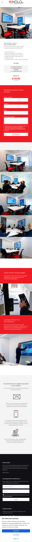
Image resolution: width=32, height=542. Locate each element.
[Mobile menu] (2, 2)
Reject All (16, 539)
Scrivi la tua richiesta (9, 116)
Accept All (16, 531)
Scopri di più (6, 472)
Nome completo (8, 97)
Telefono (6, 104)
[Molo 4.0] (16, 2)
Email (5, 110)
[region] (16, 529)
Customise (16, 535)
